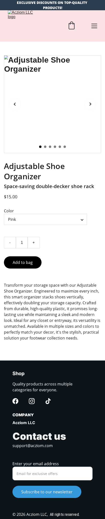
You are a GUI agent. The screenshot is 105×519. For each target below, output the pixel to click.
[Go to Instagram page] (32, 401)
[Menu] (94, 26)
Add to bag (23, 262)
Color (9, 211)
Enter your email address (35, 463)
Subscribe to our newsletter (47, 492)
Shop (18, 373)
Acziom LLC (23, 422)
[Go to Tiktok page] (48, 401)
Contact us (39, 436)
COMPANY (23, 414)
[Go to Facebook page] (15, 401)
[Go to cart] (71, 26)
